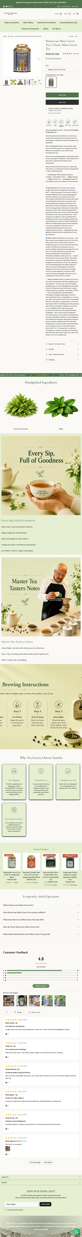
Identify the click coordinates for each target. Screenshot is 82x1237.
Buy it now (62, 102)
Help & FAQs (75, 6)
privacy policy (19, 1210)
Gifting (45, 29)
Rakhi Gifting (28, 23)
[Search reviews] (6, 1012)
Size (47, 65)
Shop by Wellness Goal (68, 23)
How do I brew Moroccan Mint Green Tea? (21, 927)
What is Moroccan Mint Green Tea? (18, 905)
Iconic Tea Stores (66, 6)
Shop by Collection (12, 23)
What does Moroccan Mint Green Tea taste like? (23, 919)
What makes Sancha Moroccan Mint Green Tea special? (26, 934)
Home (4, 36)
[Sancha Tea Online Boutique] (10, 13)
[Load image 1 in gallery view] (22, 58)
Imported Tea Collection (46, 23)
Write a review (41, 986)
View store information (54, 113)
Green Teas (10, 36)
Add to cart (62, 95)
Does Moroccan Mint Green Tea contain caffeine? (24, 912)
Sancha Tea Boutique (54, 58)
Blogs (58, 6)
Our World (56, 29)
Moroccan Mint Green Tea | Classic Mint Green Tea (28, 36)
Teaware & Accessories (30, 29)
